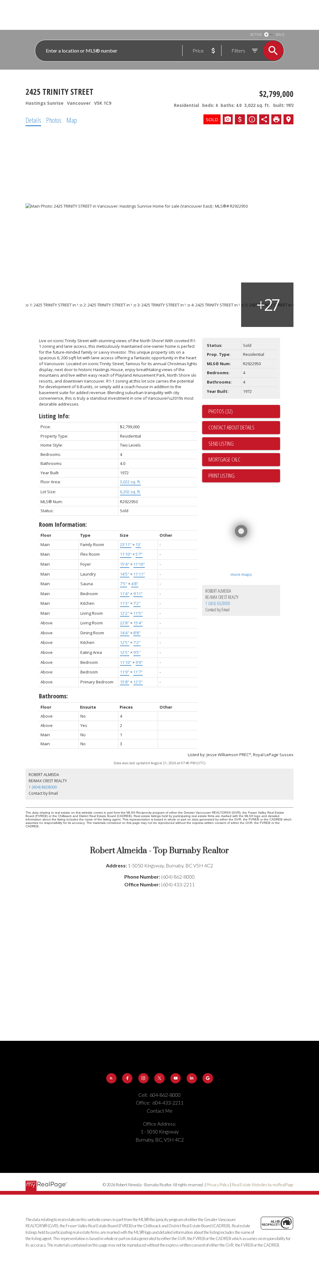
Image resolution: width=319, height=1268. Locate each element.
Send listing (221, 443)
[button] (111, 1078)
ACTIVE (256, 34)
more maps (241, 574)
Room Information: (63, 524)
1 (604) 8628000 (217, 603)
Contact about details (231, 427)
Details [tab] (33, 120)
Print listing (221, 475)
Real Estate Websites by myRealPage (262, 1184)
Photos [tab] (53, 120)
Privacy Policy (218, 1184)
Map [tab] (71, 120)
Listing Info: (54, 416)
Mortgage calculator (244, 460)
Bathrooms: (53, 696)
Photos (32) (220, 411)
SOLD (279, 34)
